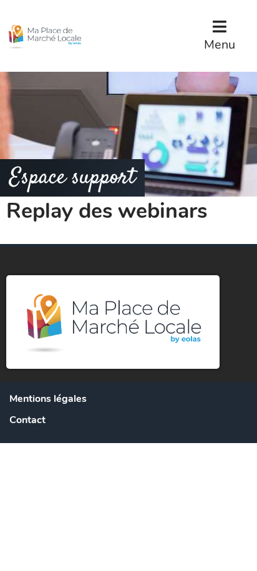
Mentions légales (48, 399)
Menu (219, 44)
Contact (27, 420)
